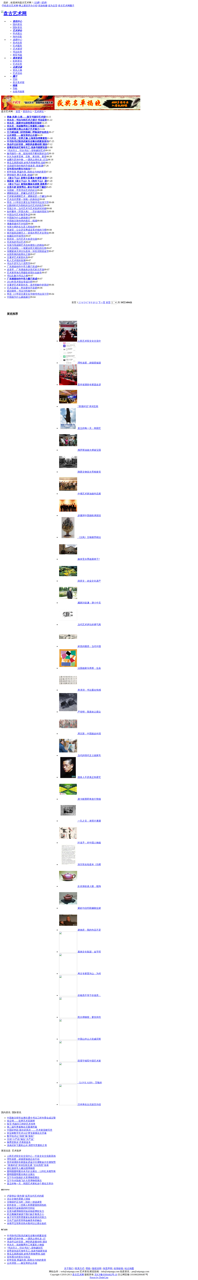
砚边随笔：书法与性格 (18, 291)
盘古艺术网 (78, 1274)
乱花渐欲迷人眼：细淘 (89, 886)
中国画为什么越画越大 (18, 217)
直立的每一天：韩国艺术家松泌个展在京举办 (30, 1183)
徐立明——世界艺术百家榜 (21, 1121)
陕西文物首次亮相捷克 (89, 472)
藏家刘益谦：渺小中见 (89, 602)
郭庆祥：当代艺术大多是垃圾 (22, 239)
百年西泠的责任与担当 (18, 1257)
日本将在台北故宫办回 (89, 1104)
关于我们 (68, 1268)
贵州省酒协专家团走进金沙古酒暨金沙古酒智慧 (31, 1162)
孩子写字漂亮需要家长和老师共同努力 (26, 1217)
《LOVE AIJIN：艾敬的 (89, 1082)
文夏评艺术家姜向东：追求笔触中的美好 (28, 285)
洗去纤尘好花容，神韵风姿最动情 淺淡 (27, 1241)
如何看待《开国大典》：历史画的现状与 (28, 211)
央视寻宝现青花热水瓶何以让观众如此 (26, 1223)
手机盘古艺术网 (10, 5)
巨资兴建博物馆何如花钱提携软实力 (25, 1211)
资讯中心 (17, 21)
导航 (15, 88)
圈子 (15, 76)
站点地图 (129, 1268)
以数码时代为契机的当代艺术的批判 (25, 205)
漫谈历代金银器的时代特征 (21, 1208)
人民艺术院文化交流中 (89, 341)
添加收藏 (42, 5)
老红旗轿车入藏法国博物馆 (21, 1168)
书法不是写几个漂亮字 (18, 263)
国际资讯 (17, 27)
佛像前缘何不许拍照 (17, 223)
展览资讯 (17, 58)
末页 (108, 302)
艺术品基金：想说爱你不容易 (22, 288)
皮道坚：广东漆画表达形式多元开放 (25, 269)
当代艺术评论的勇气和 (89, 624)
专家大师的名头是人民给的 (21, 227)
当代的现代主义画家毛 (89, 755)
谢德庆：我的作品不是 (89, 930)
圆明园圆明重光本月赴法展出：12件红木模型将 (31, 1171)
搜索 (15, 85)
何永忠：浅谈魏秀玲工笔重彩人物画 (25, 1244)
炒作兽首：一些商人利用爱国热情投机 (26, 1205)
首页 (18, 111)
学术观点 (17, 33)
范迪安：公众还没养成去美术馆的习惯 (26, 230)
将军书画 (17, 55)
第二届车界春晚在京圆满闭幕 (22, 1127)
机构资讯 (17, 61)
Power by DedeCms (99, 1277)
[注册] (37, 2)
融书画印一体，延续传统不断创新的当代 (28, 153)
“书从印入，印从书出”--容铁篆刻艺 (25, 1248)
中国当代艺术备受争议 (18, 214)
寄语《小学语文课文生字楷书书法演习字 (28, 202)
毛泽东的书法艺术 (16, 242)
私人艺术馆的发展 (16, 260)
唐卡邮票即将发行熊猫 (89, 799)
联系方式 (79, 1268)
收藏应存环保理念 (16, 236)
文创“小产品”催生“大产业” (20, 1139)
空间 (15, 79)
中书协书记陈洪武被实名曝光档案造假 (26, 1235)
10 (93, 302)
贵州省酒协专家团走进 (89, 384)
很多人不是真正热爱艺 (89, 777)
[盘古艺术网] (14, 13)
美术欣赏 (17, 42)
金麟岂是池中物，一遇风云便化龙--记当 (27, 159)
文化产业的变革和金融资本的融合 (24, 1220)
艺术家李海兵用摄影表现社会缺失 (24, 272)
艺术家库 (17, 49)
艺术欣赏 (17, 64)
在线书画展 (18, 91)
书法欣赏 (17, 52)
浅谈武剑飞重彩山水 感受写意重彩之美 (27, 1145)
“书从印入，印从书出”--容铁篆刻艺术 (26, 150)
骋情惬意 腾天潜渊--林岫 (19, 175)
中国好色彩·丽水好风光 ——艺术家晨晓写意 (29, 1130)
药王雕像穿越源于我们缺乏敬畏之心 (25, 1214)
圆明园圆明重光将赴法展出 (21, 1174)
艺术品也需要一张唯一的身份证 (23, 199)
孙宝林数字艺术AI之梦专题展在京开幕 (27, 1133)
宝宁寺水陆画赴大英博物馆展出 (23, 1177)
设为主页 (52, 5)
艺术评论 (17, 30)
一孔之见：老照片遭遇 (89, 821)
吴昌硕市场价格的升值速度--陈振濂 (25, 165)
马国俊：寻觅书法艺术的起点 (22, 190)
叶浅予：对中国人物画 (89, 842)
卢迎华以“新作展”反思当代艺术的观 (25, 1196)
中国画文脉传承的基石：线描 (22, 220)
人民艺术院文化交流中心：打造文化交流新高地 (31, 1156)
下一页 (101, 302)
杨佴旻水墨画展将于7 (88, 559)
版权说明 (96, 1268)
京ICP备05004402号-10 (105, 1274)
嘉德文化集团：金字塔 (89, 951)
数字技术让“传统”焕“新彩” (20, 1136)
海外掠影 (17, 36)
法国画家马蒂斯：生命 (89, 668)
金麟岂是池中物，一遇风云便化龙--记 (26, 1238)
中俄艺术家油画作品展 (89, 493)
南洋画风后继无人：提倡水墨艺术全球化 (28, 233)
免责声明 (108, 1268)
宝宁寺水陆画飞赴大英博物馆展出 (24, 1180)
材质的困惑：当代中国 (89, 646)
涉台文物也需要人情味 (18, 1199)
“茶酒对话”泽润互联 (87, 406)
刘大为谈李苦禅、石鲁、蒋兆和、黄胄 (26, 156)
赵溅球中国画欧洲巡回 (89, 515)
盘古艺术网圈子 (66, 5)
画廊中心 (17, 39)
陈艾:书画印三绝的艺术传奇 (21, 1124)
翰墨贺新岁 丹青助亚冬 (19, 1142)
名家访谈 (17, 67)
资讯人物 (17, 70)
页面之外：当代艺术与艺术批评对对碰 (26, 208)
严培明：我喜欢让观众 (89, 712)
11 (96, 302)
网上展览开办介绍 (28, 5)
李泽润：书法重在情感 (89, 690)
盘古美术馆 (18, 82)
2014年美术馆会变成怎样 (19, 282)
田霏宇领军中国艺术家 (89, 1061)
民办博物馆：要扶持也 (89, 1017)
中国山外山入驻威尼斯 (89, 1039)
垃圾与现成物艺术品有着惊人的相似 (25, 245)
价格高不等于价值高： (89, 995)
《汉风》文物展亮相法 (89, 537)
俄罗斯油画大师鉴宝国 (89, 450)
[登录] (44, 2)
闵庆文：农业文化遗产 (89, 581)
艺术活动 (17, 73)
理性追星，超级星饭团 (89, 363)
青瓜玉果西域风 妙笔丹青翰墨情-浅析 (26, 162)
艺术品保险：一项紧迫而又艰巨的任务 (26, 248)
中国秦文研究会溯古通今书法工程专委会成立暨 (31, 1118)
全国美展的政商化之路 (18, 254)
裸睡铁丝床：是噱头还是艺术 (22, 193)
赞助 (88, 1268)
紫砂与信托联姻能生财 (89, 908)
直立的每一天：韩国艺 (89, 428)
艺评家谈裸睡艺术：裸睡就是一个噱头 (26, 196)
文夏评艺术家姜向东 (17, 257)
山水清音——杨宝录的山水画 (22, 1263)
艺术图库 (17, 45)
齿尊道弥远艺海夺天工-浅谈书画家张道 (27, 1251)
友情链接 (119, 1268)
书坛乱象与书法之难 (17, 275)
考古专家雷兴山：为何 (89, 973)
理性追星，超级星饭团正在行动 (23, 1159)
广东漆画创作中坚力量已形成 (22, 266)
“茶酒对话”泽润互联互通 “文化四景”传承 (28, 1165)
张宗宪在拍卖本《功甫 (89, 864)
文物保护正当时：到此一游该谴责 (24, 1202)
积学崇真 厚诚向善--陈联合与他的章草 (26, 172)
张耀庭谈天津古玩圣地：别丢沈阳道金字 (28, 251)
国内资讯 (17, 24)
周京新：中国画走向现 (89, 733)
